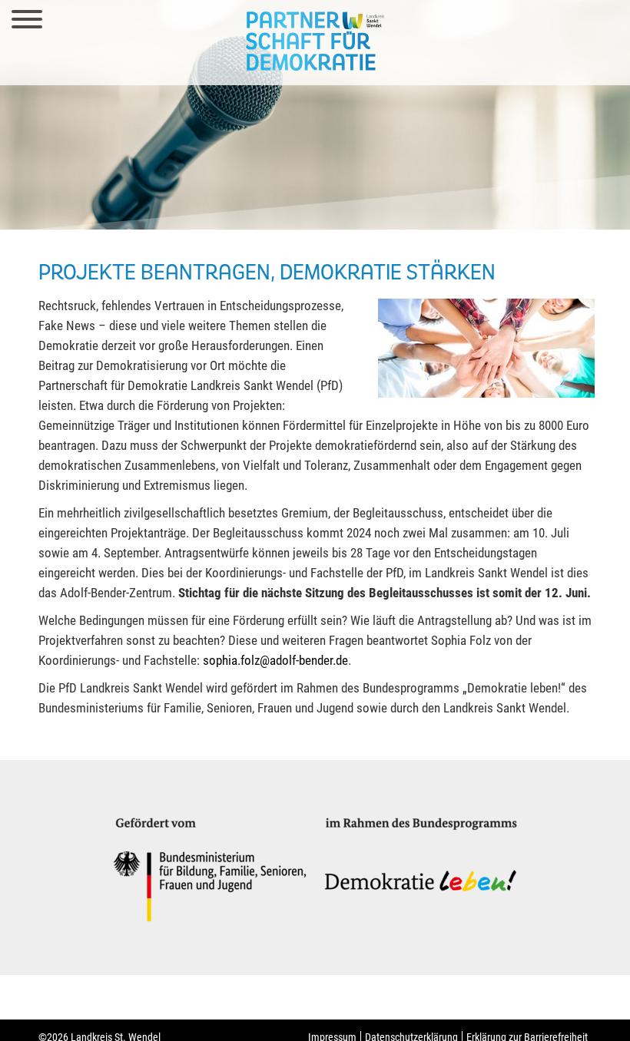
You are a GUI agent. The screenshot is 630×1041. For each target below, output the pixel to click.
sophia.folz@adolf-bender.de (275, 660)
